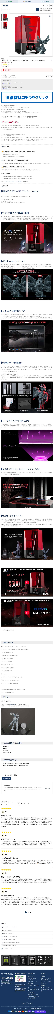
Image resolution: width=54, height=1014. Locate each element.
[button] (4, 64)
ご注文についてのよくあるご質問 (13, 181)
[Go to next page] (31, 912)
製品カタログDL (5, 981)
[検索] (37, 9)
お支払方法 (30, 980)
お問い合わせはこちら (6, 980)
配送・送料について (32, 978)
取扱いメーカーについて (46, 978)
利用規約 (43, 985)
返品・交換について (32, 981)
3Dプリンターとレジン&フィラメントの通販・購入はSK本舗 (28, 1008)
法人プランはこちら (6, 83)
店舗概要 (43, 976)
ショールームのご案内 (46, 981)
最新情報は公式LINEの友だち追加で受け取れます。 (20, 990)
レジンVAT (5, 750)
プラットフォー (6, 752)
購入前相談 (30, 983)
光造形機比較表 (6, 778)
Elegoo (2, 58)
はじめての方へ (31, 976)
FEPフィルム (6, 748)
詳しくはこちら (6, 88)
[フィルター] (18, 803)
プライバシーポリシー (46, 987)
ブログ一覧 (43, 983)
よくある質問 (31, 992)
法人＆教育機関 (44, 980)
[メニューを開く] (51, 5)
